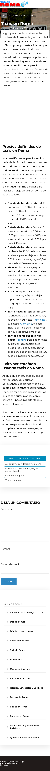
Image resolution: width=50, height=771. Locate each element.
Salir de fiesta (17, 650)
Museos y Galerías (20, 669)
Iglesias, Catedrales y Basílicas (26, 688)
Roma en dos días (19, 640)
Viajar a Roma (12, 762)
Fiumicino (39, 319)
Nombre (5, 549)
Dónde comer (17, 622)
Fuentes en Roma (19, 716)
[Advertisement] (25, 117)
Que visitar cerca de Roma (24, 737)
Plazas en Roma (18, 707)
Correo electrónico (11, 564)
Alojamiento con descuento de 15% (23, 464)
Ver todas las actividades (25, 458)
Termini (21, 339)
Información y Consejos (23, 612)
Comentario (8, 509)
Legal (21, 762)
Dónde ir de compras (21, 631)
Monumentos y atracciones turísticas (25, 726)
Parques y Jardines (20, 678)
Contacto (4, 765)
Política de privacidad (9, 763)
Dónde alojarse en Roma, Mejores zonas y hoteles (22, 469)
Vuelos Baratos (13, 480)
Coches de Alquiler (15, 475)
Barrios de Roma (19, 697)
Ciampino (26, 323)
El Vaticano (16, 659)
